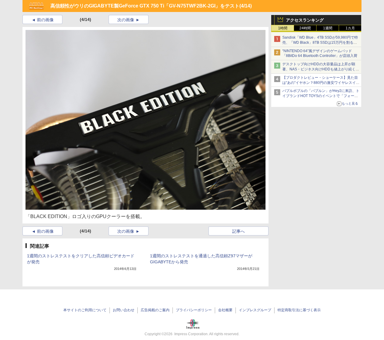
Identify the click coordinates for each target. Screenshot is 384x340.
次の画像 (125, 19)
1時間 (282, 28)
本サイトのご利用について (84, 310)
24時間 (305, 28)
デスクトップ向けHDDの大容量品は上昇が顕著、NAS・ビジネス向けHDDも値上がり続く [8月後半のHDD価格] (320, 69)
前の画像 (45, 19)
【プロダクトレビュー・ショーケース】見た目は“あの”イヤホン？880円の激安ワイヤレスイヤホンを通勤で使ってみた (320, 82)
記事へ (238, 231)
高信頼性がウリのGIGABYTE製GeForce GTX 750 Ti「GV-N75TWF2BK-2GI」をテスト (144, 5)
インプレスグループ (255, 310)
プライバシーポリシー (194, 310)
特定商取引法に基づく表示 (299, 310)
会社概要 (225, 310)
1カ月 (350, 28)
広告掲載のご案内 (155, 310)
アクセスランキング (305, 20)
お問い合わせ (123, 310)
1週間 (327, 28)
